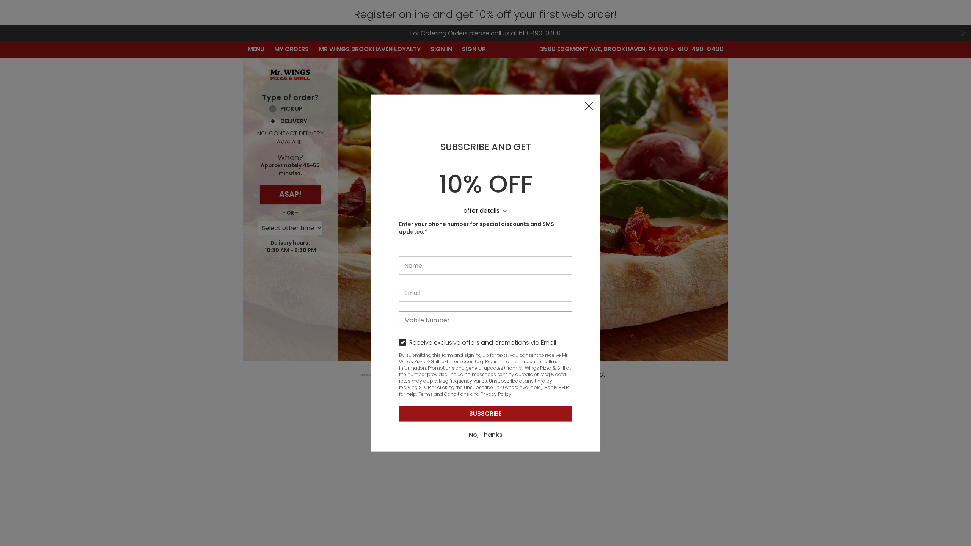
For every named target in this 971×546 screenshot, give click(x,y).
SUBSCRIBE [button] (485, 413)
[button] (589, 106)
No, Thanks (486, 434)
